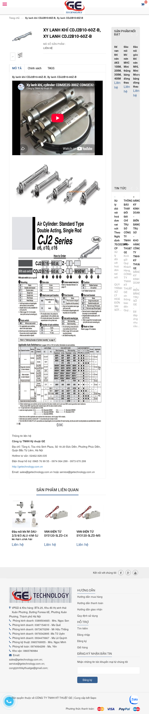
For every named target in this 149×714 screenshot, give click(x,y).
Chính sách (34, 68)
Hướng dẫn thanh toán (90, 603)
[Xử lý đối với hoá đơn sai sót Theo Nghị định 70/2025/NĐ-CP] (115, 196)
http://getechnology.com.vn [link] (27, 466)
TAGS (51, 68)
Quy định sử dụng (87, 615)
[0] (142, 4)
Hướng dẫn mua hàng (89, 596)
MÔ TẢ (17, 68)
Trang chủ (14, 18)
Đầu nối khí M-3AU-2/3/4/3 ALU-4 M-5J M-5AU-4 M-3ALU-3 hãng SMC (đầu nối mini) (25, 539)
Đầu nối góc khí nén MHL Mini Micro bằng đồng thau (136, 66)
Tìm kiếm (82, 628)
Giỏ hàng (82, 647)
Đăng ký (82, 641)
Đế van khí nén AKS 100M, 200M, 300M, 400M (117, 62)
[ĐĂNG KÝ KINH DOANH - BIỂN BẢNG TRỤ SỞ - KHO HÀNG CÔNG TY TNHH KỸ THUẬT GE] (133, 196)
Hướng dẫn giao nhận (89, 609)
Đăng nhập (83, 634)
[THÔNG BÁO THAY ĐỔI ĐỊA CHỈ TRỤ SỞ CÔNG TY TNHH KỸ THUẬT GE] (124, 196)
